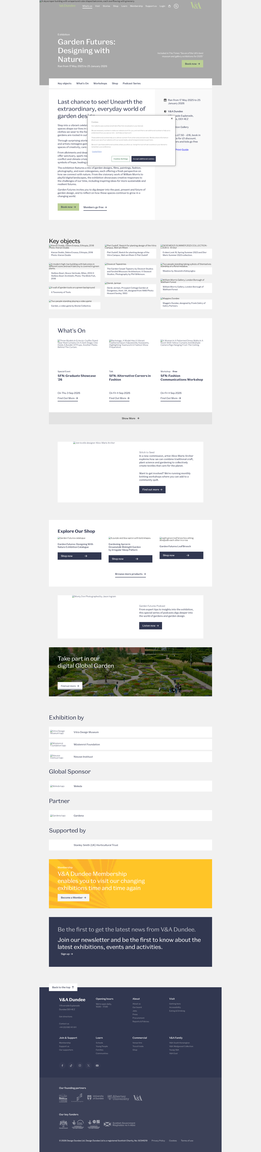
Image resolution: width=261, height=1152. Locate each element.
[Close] (172, 119)
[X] (88, 1065)
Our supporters (66, 1050)
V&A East (173, 1053)
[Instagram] (80, 1065)
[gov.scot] (119, 1124)
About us (137, 1004)
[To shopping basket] (169, 6)
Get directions (65, 1016)
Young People (102, 1046)
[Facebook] (62, 1065)
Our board (137, 1007)
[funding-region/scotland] (78, 1124)
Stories (106, 6)
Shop (115, 6)
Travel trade (138, 1046)
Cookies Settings (121, 159)
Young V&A (174, 1050)
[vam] (138, 1098)
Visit (97, 6)
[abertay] (118, 1098)
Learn (124, 6)
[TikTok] (71, 1065)
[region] (131, 140)
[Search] (176, 7)
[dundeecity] (63, 1098)
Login (162, 6)
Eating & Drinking (177, 1011)
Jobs (135, 1011)
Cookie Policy (97, 151)
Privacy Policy (158, 1140)
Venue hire (137, 1043)
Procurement (139, 1018)
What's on (87, 6)
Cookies (173, 1140)
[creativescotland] (94, 1124)
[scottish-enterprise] (77, 1098)
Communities (102, 1053)
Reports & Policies (141, 1021)
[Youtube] (97, 1065)
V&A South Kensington (179, 1043)
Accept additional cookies (143, 159)
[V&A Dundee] (67, 6)
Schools (99, 1043)
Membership (136, 6)
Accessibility (175, 1007)
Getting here (175, 1004)
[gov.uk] (63, 1124)
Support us (151, 6)
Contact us (64, 1023)
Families (99, 1050)
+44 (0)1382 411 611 (68, 1027)
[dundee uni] (95, 1098)
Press (135, 1014)
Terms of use (187, 1140)
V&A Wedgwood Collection (181, 1046)
